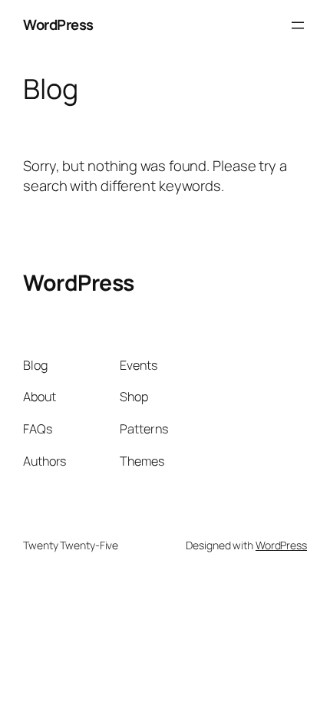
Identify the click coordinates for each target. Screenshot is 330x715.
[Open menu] (298, 25)
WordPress (58, 25)
